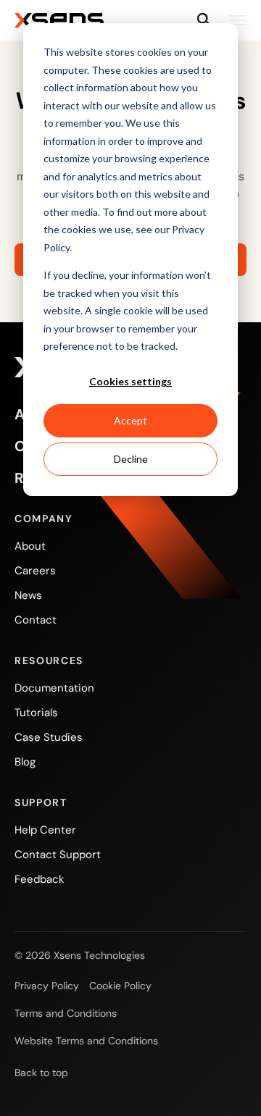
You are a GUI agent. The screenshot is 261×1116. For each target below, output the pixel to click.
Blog (25, 762)
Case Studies (48, 737)
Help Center (45, 830)
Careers (35, 570)
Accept (130, 420)
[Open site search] (204, 20)
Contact (35, 620)
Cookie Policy (120, 985)
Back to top (41, 1072)
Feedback (39, 879)
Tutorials (36, 712)
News (28, 595)
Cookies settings (130, 381)
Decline (131, 459)
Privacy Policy (46, 985)
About (30, 546)
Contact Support (57, 854)
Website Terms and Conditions (86, 1040)
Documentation (54, 688)
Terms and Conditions (65, 1013)
